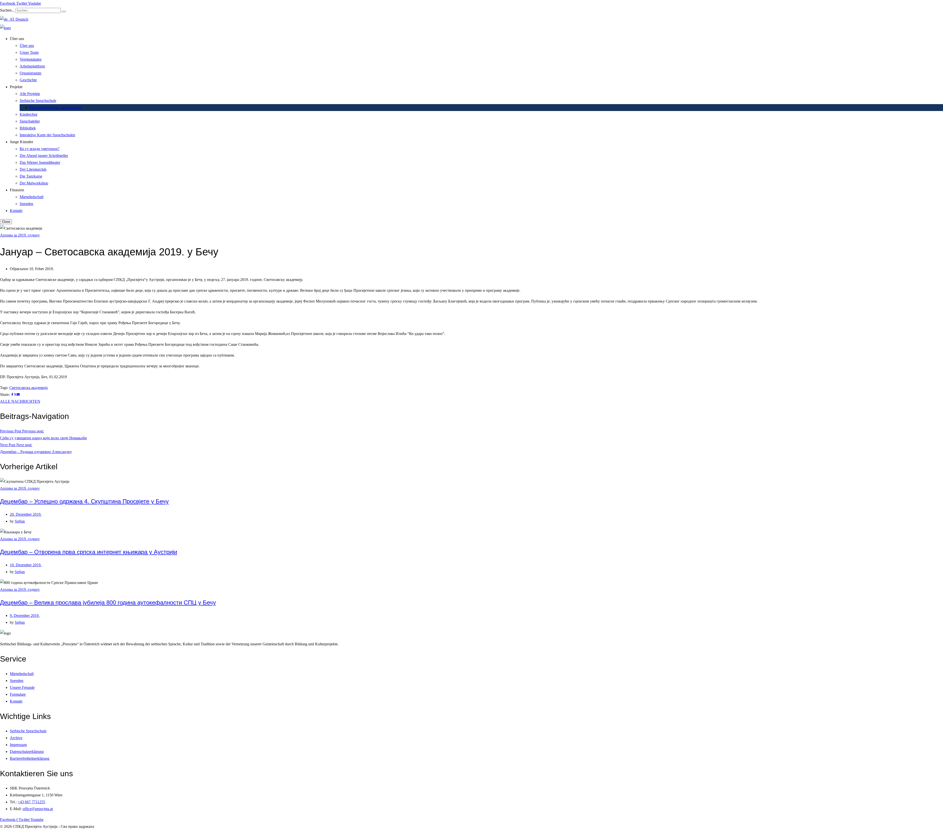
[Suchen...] (64, 11)
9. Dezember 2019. (25, 615)
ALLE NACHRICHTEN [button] (20, 401)
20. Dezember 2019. (26, 514)
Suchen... (7, 10)
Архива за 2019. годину (20, 235)
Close (6, 221)
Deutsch (21, 19)
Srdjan (20, 521)
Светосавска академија (28, 388)
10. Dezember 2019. (26, 565)
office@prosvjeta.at (38, 809)
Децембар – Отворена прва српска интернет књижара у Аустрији (88, 552)
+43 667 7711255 (31, 802)
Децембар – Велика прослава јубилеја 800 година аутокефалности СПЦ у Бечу (108, 602)
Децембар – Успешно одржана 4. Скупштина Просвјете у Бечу (84, 501)
